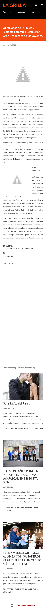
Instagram (21, 12)
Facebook (6, 12)
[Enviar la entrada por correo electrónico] (4, 253)
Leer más (39, 429)
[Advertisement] (23, 342)
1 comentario (21, 429)
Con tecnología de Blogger (24, 605)
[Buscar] (36, 4)
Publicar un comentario (26, 507)
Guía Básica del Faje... (16, 403)
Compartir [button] (8, 256)
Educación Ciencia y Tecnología (18, 249)
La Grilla (14, 5)
